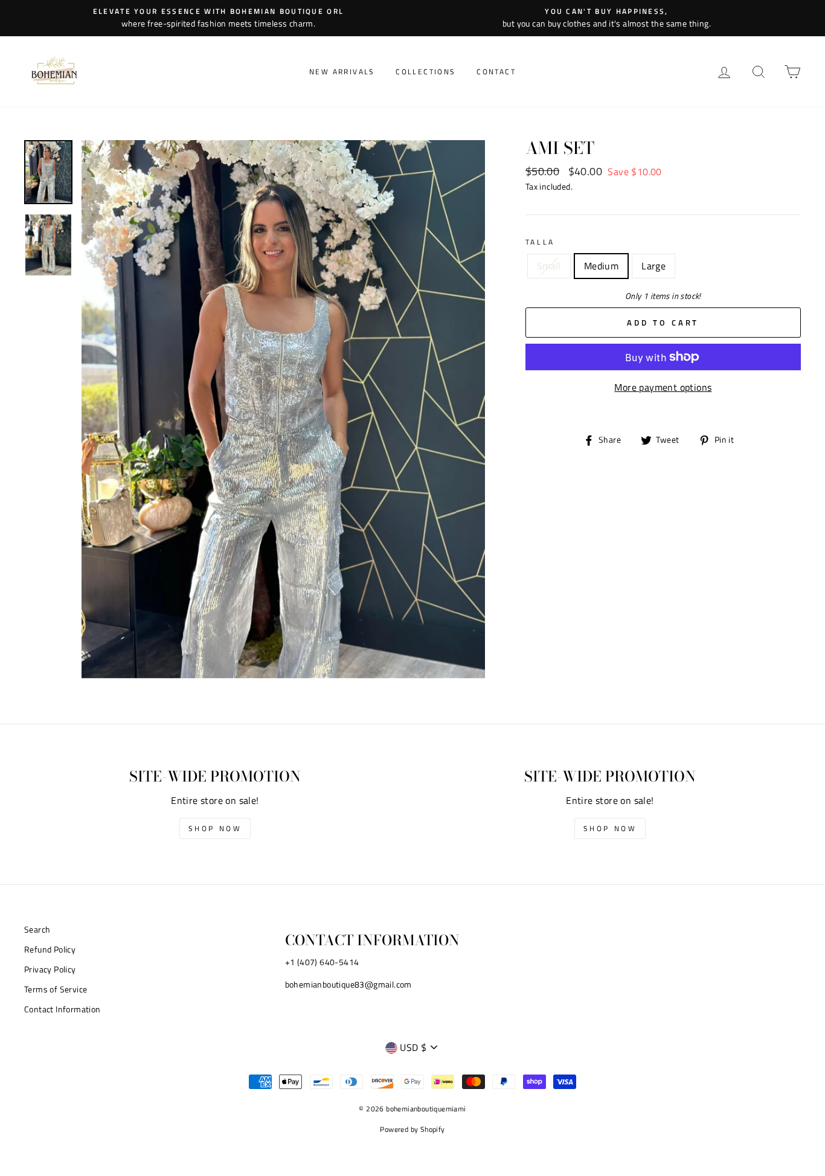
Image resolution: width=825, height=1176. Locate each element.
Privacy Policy (50, 969)
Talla (540, 242)
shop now (215, 828)
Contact (496, 71)
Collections (425, 71)
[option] (218, 18)
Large (653, 266)
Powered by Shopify (412, 1129)
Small (549, 266)
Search (37, 930)
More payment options (662, 387)
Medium (601, 266)
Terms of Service (55, 989)
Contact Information (62, 1009)
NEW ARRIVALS (342, 71)
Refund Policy (49, 949)
